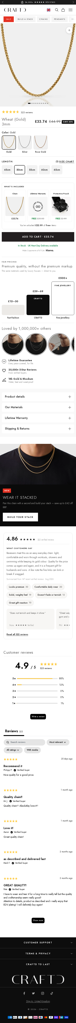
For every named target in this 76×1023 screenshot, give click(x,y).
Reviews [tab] (14, 731)
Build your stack (20, 517)
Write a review (38, 716)
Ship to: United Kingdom (38, 1001)
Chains (43, 19)
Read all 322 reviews (17, 634)
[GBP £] (48, 10)
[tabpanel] (38, 833)
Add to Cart (38, 236)
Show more (38, 920)
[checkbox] (32, 750)
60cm (44, 170)
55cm (32, 170)
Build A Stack (25, 19)
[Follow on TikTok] (52, 993)
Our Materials (13, 407)
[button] (38, 678)
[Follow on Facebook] (24, 993)
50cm (19, 170)
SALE (8, 19)
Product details (15, 397)
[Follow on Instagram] (42, 993)
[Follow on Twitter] (33, 993)
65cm (57, 170)
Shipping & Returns (17, 429)
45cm (7, 170)
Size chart (66, 161)
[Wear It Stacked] (38, 464)
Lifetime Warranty (16, 418)
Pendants (59, 19)
